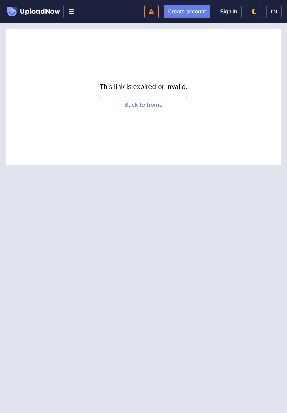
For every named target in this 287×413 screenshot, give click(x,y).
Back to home (143, 104)
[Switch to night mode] (254, 11)
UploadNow (40, 11)
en (274, 11)
